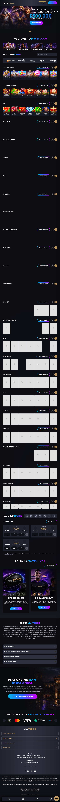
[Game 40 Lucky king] (45, 111)
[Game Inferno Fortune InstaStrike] (45, 506)
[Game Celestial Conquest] (38, 364)
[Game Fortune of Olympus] (45, 75)
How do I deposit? (30, 646)
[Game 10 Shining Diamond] (30, 111)
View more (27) (43, 320)
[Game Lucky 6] (6, 473)
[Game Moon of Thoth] (14, 418)
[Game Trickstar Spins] (53, 400)
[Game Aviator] (30, 491)
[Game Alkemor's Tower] (38, 309)
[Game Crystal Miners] (14, 436)
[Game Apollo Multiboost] (30, 436)
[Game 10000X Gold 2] (6, 400)
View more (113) (43, 265)
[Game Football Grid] (14, 473)
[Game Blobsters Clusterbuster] (6, 255)
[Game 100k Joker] (22, 418)
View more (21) (44, 158)
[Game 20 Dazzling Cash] (22, 111)
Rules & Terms (7, 738)
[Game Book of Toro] (53, 183)
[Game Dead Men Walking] (30, 291)
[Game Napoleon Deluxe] (45, 237)
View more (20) (43, 176)
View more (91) (44, 284)
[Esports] (37, 799)
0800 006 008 (46, 782)
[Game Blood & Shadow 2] (53, 291)
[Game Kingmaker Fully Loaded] (45, 346)
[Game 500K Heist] (38, 418)
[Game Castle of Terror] (14, 346)
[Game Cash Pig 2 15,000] (53, 147)
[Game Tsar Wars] (22, 291)
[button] (55, 67)
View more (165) (43, 247)
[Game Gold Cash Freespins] (45, 219)
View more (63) (43, 338)
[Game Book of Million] (6, 418)
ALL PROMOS (50, 565)
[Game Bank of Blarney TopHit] (14, 400)
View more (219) (43, 392)
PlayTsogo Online (8, 743)
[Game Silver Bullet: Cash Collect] (53, 129)
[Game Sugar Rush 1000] (53, 75)
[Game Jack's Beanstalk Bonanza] (38, 400)
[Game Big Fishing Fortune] (14, 219)
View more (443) (43, 67)
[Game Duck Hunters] (38, 291)
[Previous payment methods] (4, 720)
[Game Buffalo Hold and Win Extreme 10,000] (6, 147)
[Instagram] (28, 773)
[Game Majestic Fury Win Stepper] (53, 237)
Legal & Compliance (9, 733)
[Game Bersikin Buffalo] (22, 506)
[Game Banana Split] (53, 418)
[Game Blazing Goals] (38, 382)
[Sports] (23, 799)
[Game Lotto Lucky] (45, 328)
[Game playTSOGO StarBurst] (14, 273)
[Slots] (10, 60)
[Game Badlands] (14, 328)
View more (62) (43, 429)
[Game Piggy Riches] (22, 273)
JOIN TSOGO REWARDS (23, 696)
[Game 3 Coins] (30, 165)
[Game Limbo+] (14, 491)
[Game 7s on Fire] (22, 93)
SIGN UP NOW (36, 23)
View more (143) (43, 139)
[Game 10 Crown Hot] (53, 111)
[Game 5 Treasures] (14, 93)
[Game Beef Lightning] (6, 346)
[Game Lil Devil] (53, 346)
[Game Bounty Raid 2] (45, 255)
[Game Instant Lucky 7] (45, 473)
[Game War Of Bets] (38, 473)
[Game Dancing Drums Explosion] (30, 93)
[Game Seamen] (14, 291)
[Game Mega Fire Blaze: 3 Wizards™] (45, 129)
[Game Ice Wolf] (45, 183)
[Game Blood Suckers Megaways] (38, 255)
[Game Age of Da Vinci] (22, 382)
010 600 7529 (33, 767)
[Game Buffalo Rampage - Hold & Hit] (30, 364)
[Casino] (9, 799)
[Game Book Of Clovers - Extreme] (22, 364)
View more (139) (43, 121)
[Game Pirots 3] (38, 183)
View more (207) (43, 356)
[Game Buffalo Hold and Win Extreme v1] (14, 147)
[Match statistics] (26, 534)
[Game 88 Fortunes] (38, 93)
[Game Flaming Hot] (38, 454)
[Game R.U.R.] (6, 436)
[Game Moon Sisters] (6, 165)
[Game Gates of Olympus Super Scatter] (6, 75)
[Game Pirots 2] (22, 183)
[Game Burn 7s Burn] (22, 219)
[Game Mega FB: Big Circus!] (14, 129)
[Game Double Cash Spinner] (38, 219)
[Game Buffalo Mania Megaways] (53, 255)
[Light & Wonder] (32, 60)
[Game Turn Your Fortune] (38, 273)
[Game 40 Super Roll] (6, 111)
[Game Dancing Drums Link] (45, 93)
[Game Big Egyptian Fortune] (6, 219)
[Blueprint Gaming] (53, 60)
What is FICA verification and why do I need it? (30, 651)
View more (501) (43, 501)
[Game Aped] (30, 382)
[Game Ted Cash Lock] (14, 237)
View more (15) (44, 483)
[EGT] (43, 60)
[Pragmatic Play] (21, 60)
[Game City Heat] (45, 364)
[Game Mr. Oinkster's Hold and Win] (38, 147)
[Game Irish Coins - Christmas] (38, 328)
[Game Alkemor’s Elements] (30, 309)
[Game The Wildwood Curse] (30, 202)
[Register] (51, 799)
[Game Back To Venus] (53, 309)
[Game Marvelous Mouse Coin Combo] (53, 93)
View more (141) (43, 103)
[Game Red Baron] (22, 491)
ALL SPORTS (51, 521)
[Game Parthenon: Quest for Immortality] (6, 273)
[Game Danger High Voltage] (22, 346)
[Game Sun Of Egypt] (14, 165)
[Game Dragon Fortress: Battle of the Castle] (53, 382)
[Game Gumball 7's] (30, 328)
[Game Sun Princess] (45, 202)
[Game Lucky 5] (53, 473)
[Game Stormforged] (53, 202)
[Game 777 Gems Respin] (45, 165)
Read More (16, 608)
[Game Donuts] (38, 346)
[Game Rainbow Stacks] (6, 328)
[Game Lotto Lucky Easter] (53, 328)
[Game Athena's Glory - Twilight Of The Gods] (14, 364)
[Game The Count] (38, 202)
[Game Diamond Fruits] (30, 346)
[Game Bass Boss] (14, 255)
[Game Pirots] (6, 183)
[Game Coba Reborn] (30, 183)
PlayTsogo (6, 747)
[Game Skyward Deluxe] (6, 491)
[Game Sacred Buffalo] (53, 506)
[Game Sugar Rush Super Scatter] (22, 75)
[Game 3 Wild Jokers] (6, 382)
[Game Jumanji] (30, 273)
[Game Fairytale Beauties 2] (6, 364)
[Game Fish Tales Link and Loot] (38, 506)
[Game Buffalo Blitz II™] (30, 129)
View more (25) (43, 465)
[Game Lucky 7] (30, 473)
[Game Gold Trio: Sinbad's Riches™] (6, 129)
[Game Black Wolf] (38, 165)
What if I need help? (30, 661)
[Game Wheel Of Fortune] (22, 473)
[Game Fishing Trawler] (30, 418)
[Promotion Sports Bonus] (16, 582)
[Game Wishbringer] (14, 202)
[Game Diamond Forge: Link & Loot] (30, 506)
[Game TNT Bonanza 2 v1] (30, 147)
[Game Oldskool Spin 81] (45, 436)
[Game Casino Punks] (14, 382)
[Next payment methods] (55, 720)
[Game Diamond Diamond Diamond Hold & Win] (45, 147)
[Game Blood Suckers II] (53, 273)
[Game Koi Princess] (45, 273)
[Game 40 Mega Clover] (45, 454)
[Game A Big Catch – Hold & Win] (22, 309)
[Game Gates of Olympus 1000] (30, 75)
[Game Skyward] (38, 491)
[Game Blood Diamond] (45, 291)
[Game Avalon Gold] (14, 183)
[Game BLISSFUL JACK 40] (38, 436)
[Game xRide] (53, 491)
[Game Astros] (22, 255)
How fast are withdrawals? (30, 656)
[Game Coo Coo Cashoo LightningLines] (22, 400)
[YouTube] (35, 773)
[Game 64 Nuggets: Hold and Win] (14, 506)
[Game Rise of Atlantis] (30, 237)
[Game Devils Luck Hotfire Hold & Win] (30, 400)
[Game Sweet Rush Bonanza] (38, 75)
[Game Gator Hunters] (6, 291)
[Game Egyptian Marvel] (53, 364)
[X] (32, 773)
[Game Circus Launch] (45, 491)
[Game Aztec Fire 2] (53, 165)
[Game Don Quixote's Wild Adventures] (45, 382)
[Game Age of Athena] (45, 418)
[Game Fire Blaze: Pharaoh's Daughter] (22, 129)
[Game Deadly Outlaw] (22, 328)
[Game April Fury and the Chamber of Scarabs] (45, 309)
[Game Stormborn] (6, 202)
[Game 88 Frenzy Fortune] (14, 309)
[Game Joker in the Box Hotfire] (45, 400)
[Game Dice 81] (53, 436)
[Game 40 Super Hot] (14, 111)
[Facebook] (25, 773)
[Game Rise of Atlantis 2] (22, 237)
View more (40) (43, 194)
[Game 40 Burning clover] (38, 111)
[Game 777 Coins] (22, 165)
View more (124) (43, 85)
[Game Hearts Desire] (6, 309)
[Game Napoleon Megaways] (38, 237)
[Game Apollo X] (22, 436)
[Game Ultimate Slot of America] (22, 202)
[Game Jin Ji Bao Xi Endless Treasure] (6, 93)
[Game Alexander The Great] (30, 255)
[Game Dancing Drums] (53, 454)
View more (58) (43, 374)
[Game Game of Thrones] (6, 237)
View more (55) (43, 447)
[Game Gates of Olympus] (14, 75)
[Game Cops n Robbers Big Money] (30, 219)
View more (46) (43, 229)
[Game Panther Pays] (38, 129)
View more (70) (43, 302)
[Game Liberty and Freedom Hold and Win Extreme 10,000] (22, 147)
